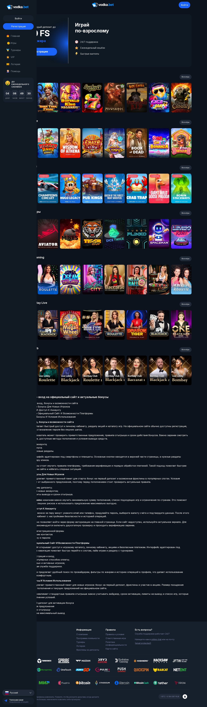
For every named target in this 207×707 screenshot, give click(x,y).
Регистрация (18, 26)
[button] (18, 693)
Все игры (185, 77)
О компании (82, 634)
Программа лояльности (88, 638)
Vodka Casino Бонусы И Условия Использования (48, 416)
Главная (15, 36)
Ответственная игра (116, 638)
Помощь (15, 71)
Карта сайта (112, 648)
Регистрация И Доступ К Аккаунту (41, 410)
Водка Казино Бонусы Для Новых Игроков (45, 406)
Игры (12, 43)
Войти (184, 5)
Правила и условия (115, 634)
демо (48, 105)
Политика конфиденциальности (116, 643)
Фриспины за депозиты (87, 650)
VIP (13, 57)
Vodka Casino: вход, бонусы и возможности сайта (49, 403)
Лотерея (15, 64)
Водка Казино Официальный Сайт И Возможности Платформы (57, 413)
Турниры (16, 50)
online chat (156, 639)
